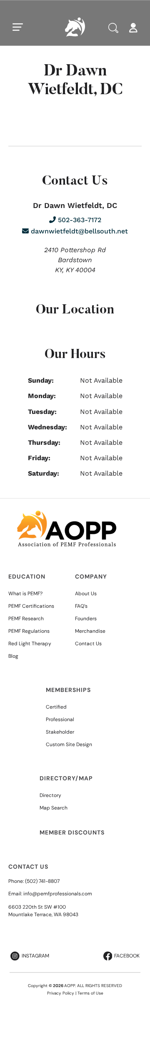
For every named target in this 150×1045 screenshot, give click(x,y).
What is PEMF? (25, 593)
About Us (86, 593)
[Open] (17, 27)
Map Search (54, 807)
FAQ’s (81, 606)
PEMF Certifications (31, 606)
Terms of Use (90, 993)
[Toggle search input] (113, 28)
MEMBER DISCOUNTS (72, 832)
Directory (50, 795)
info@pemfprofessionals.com (57, 893)
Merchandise (90, 631)
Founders (86, 618)
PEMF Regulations (29, 631)
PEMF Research (26, 618)
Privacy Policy (60, 993)
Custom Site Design (69, 744)
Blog (13, 656)
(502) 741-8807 (42, 881)
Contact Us (88, 643)
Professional (60, 719)
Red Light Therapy (29, 643)
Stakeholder (60, 732)
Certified (56, 707)
